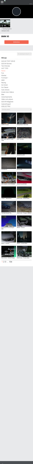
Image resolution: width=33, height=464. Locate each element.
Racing (3, 83)
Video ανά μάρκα (7, 99)
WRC (3, 80)
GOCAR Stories (6, 63)
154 (10, 262)
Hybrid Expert (6, 104)
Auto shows (5, 90)
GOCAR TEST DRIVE (8, 61)
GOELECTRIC (5, 106)
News (3, 71)
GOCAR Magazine (7, 102)
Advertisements (6, 97)
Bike (2, 94)
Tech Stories (5, 66)
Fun (2, 73)
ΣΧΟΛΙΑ (16, 42)
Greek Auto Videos (7, 92)
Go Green (4, 85)
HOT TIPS (4, 68)
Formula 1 (4, 78)
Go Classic (4, 87)
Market (3, 75)
